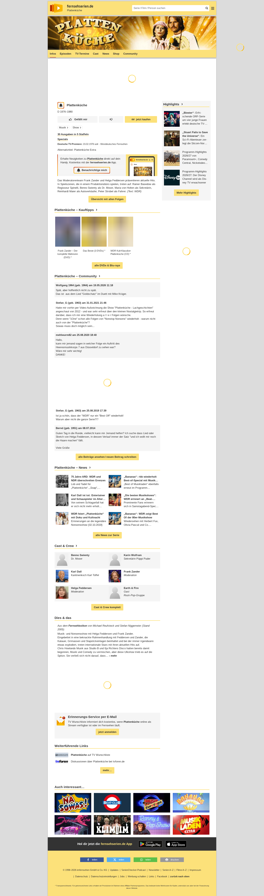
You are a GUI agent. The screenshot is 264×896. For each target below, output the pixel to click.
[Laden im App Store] (176, 844)
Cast (95, 53)
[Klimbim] (112, 825)
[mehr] (111, 655)
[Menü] (213, 8)
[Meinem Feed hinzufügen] (61, 105)
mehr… (107, 770)
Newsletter (154, 870)
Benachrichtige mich (94, 170)
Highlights (171, 104)
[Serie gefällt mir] (77, 119)
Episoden (65, 53)
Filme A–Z (181, 870)
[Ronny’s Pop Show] (151, 825)
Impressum (195, 870)
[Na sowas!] (73, 803)
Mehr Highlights (186, 192)
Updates (114, 870)
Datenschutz (81, 876)
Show (76, 127)
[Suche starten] (207, 8)
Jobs (122, 876)
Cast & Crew (64, 546)
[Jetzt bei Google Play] (150, 844)
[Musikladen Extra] (191, 825)
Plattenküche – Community (76, 276)
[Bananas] (191, 803)
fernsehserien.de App (116, 844)
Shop (116, 53)
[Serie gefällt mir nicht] (111, 119)
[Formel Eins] (73, 825)
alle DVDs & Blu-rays (107, 265)
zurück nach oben (179, 876)
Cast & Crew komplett (107, 607)
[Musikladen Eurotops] (151, 803)
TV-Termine (82, 53)
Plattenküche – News (71, 467)
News (105, 53)
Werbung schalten (137, 876)
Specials (62, 139)
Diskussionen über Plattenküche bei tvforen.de (98, 761)
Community (130, 53)
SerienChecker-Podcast (133, 870)
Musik (62, 127)
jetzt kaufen (143, 119)
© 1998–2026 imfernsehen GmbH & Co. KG (85, 870)
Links (151, 876)
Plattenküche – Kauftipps (74, 210)
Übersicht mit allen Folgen (107, 199)
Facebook (162, 876)
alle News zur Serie (107, 535)
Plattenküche (74, 10)
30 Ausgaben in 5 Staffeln (73, 134)
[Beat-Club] (112, 803)
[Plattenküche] (141, 165)
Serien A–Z (168, 870)
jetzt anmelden (107, 732)
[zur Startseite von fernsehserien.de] (56, 8)
